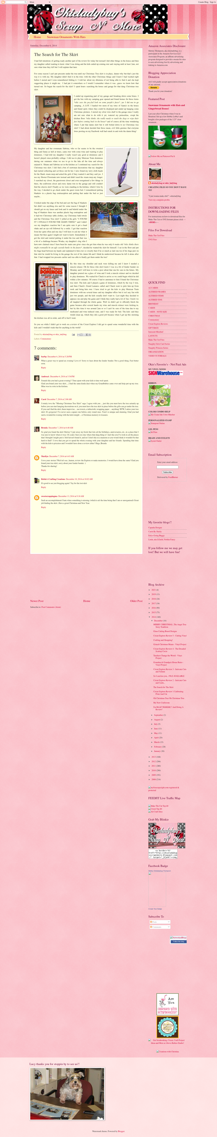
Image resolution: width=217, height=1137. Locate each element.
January (157, 751)
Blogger (121, 1131)
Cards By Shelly (155, 531)
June (156, 728)
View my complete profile (159, 199)
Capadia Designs (155, 527)
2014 (154, 616)
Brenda (44, 427)
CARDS (151, 307)
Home (37, 37)
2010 (154, 770)
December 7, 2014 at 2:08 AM (59, 399)
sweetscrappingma (49, 496)
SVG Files (152, 239)
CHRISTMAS (154, 315)
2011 (154, 765)
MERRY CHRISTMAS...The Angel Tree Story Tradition (169, 625)
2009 (154, 775)
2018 (154, 598)
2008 (154, 779)
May (156, 733)
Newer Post (36, 601)
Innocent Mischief (155, 331)
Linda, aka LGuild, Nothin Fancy (161, 539)
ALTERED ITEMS (156, 295)
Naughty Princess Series (158, 347)
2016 (154, 607)
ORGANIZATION (156, 351)
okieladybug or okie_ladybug (164, 183)
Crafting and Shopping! (163, 640)
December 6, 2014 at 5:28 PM (60, 356)
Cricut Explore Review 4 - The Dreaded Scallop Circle (169, 650)
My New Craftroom (161, 702)
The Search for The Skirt (163, 687)
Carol (43, 399)
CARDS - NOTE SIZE (157, 311)
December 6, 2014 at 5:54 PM (62, 376)
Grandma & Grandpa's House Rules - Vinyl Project (168, 663)
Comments (156, 927)
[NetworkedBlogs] (178, 937)
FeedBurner (173, 477)
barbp (44, 356)
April (156, 737)
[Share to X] (84, 334)
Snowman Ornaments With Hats (66, 37)
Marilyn (44, 456)
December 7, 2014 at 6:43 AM (61, 456)
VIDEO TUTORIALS (157, 355)
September (158, 715)
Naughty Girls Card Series (159, 343)
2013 (154, 756)
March (157, 742)
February (158, 746)
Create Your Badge (155, 909)
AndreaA (45, 376)
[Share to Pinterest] (89, 334)
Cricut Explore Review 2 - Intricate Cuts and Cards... (169, 681)
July (156, 724)
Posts (154, 921)
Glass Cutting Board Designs (165, 631)
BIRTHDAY (153, 303)
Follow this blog (178, 941)
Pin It (172, 156)
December (158, 620)
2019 (154, 594)
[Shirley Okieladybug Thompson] (157, 905)
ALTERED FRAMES (157, 291)
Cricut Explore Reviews (158, 323)
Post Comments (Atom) (51, 607)
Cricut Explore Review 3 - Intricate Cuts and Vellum (169, 670)
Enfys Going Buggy (156, 535)
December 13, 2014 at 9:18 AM (71, 496)
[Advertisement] (86, 576)
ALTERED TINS (155, 299)
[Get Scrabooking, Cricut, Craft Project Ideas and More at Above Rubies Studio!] (167, 1043)
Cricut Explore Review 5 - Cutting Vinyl (170, 635)
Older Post (136, 601)
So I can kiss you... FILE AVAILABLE (168, 676)
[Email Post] (73, 334)
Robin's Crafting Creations (53, 479)
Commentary (45, 338)
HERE (152, 222)
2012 (154, 761)
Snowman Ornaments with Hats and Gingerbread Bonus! (166, 106)
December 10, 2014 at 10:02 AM (79, 479)
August (157, 719)
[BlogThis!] (81, 334)
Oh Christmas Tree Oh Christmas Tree (168, 698)
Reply (43, 367)
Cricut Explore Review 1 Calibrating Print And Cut (168, 692)
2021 (154, 589)
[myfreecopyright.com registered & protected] (167, 790)
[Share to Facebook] (86, 334)
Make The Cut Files (156, 235)
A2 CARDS (153, 287)
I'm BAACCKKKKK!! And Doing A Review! (168, 708)
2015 (154, 612)
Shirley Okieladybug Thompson (159, 871)
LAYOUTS (153, 335)
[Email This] (78, 334)
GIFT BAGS (153, 327)
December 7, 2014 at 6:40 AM (61, 427)
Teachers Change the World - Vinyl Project (167, 656)
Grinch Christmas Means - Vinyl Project (169, 644)
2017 (154, 603)
